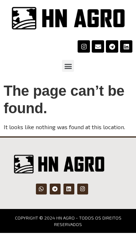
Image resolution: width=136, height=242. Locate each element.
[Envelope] (98, 46)
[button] (68, 66)
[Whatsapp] (41, 189)
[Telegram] (112, 46)
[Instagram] (84, 46)
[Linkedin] (126, 46)
